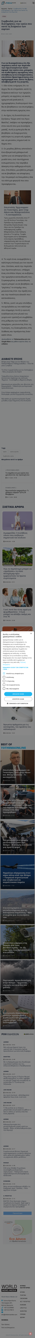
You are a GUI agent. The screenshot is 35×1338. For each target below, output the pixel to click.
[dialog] (17, 669)
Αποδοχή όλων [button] (18, 694)
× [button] (31, 633)
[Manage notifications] (30, 1333)
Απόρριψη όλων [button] (18, 699)
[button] (17, 668)
